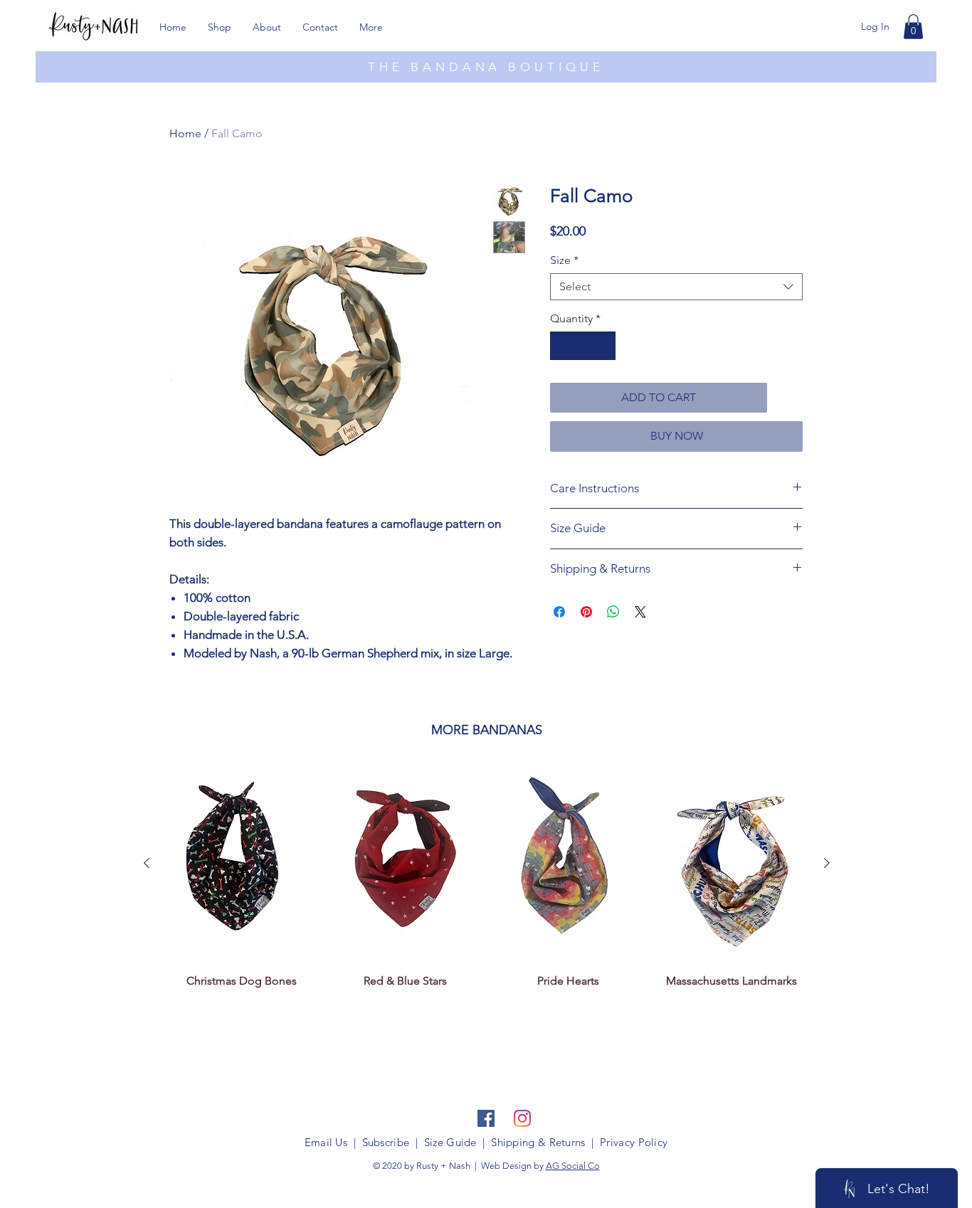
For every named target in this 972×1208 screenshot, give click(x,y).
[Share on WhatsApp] (613, 611)
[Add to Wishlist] (788, 398)
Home (185, 133)
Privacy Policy (633, 1142)
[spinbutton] (582, 345)
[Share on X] (640, 611)
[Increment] (603, 345)
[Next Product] (826, 862)
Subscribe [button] (386, 1142)
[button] (913, 26)
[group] (486, 883)
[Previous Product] (146, 862)
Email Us (326, 1142)
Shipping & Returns (538, 1142)
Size (564, 260)
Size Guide (450, 1142)
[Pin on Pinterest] (586, 611)
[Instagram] (522, 1118)
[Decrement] (562, 345)
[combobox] (676, 286)
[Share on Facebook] (559, 611)
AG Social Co (573, 1165)
